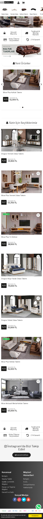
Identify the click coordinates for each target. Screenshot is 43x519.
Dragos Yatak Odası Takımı (11, 320)
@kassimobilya (21, 455)
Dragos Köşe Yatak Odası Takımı (14, 279)
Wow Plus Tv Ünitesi (9, 237)
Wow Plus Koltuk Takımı (12, 92)
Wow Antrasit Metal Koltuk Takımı (14, 403)
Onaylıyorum (35, 516)
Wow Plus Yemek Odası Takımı (13, 195)
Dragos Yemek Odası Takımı (12, 154)
